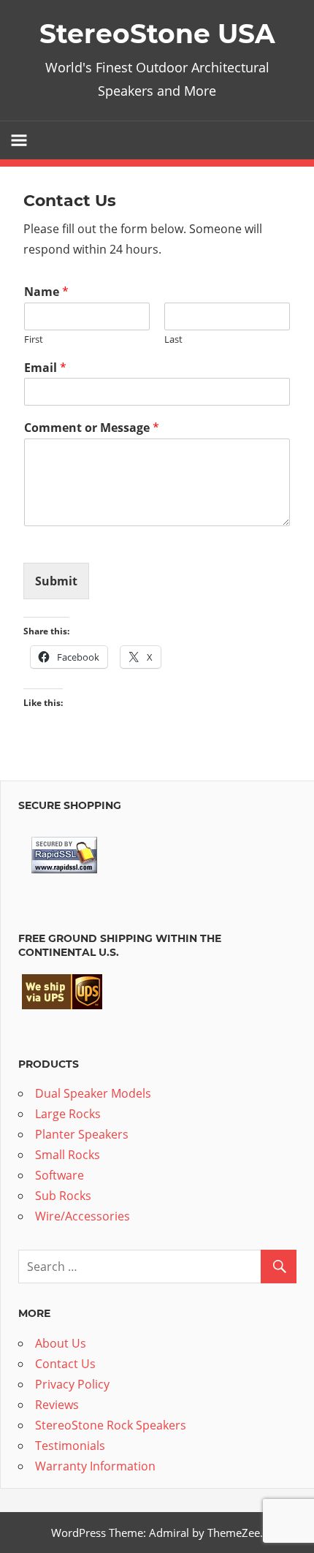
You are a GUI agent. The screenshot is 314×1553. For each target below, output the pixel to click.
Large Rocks (68, 1114)
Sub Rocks (63, 1196)
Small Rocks (67, 1155)
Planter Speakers (82, 1134)
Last (173, 339)
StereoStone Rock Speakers (110, 1425)
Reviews (57, 1405)
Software (59, 1175)
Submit (56, 581)
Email (45, 368)
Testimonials (70, 1446)
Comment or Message (91, 428)
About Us (60, 1343)
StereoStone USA (157, 34)
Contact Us (65, 1364)
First (33, 339)
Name (46, 292)
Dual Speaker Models (93, 1093)
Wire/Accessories (82, 1216)
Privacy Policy (72, 1384)
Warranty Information (95, 1466)
